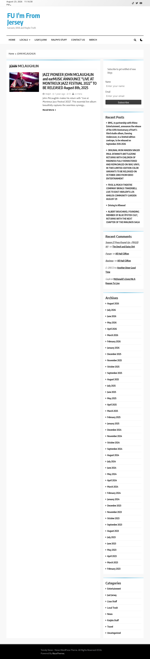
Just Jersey (112, 595)
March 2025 (112, 410)
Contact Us (78, 39)
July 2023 (111, 537)
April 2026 (112, 328)
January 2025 (113, 423)
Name (108, 81)
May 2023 (111, 549)
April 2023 (112, 556)
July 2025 (111, 385)
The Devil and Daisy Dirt (123, 246)
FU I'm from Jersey (23, 18)
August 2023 (113, 530)
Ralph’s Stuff (59, 39)
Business (109, 260)
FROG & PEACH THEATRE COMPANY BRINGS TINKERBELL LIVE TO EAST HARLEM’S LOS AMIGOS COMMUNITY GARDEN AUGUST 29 (121, 191)
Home (12, 39)
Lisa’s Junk (41, 39)
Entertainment (19, 89)
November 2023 (114, 511)
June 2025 (111, 391)
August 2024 (113, 455)
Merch (93, 39)
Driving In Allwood (116, 205)
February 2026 (114, 341)
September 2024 (114, 448)
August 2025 (113, 379)
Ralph (48, 93)
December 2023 (114, 505)
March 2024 (112, 486)
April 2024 (112, 480)
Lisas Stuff (112, 601)
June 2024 (111, 467)
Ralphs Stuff (113, 620)
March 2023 (112, 562)
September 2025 (114, 372)
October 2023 (113, 518)
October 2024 (113, 442)
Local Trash (112, 607)
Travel (110, 626)
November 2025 (114, 360)
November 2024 (114, 436)
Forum (108, 253)
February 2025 (114, 417)
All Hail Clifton (122, 253)
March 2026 (112, 335)
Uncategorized (114, 632)
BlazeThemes (58, 653)
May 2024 (112, 474)
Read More (48, 109)
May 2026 (112, 322)
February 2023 (113, 568)
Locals (24, 39)
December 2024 (114, 429)
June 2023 (111, 543)
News (109, 613)
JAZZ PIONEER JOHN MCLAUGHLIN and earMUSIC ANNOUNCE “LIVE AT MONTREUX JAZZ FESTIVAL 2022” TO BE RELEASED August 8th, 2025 (70, 81)
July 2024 (111, 461)
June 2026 (111, 316)
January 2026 (113, 347)
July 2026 (111, 309)
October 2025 (113, 366)
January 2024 (113, 499)
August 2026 (113, 303)
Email (107, 91)
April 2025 (112, 404)
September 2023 (114, 524)
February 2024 (114, 492)
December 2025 (114, 354)
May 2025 (111, 398)
